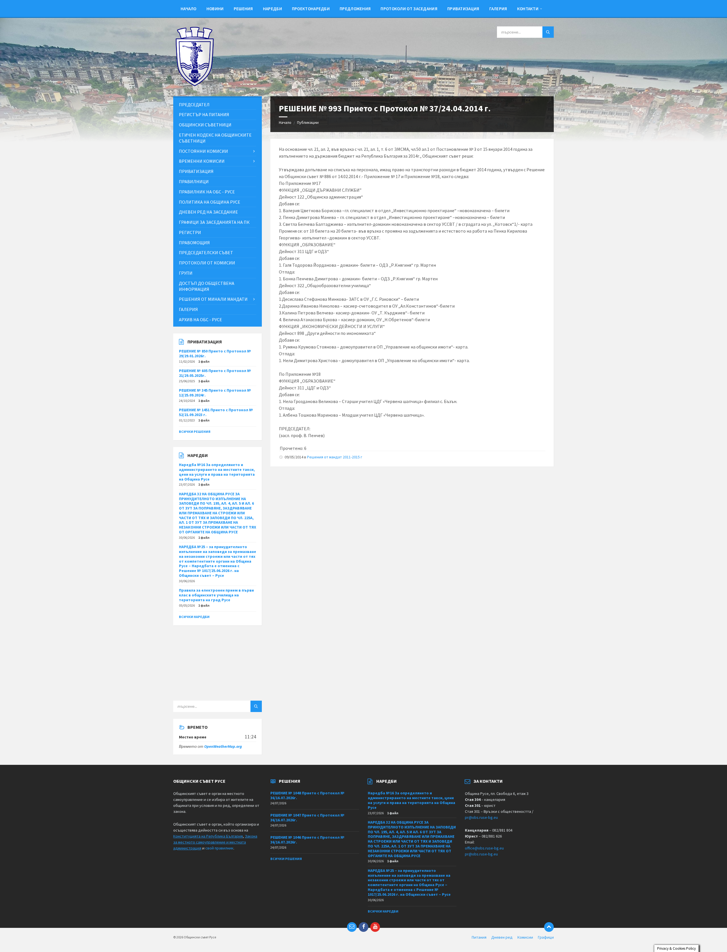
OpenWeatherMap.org (223, 746)
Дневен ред (502, 937)
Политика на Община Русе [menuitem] (209, 202)
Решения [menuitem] (243, 8)
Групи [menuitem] (186, 273)
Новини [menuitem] (215, 8)
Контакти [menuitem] (527, 8)
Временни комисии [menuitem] (202, 161)
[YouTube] (375, 927)
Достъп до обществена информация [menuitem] (206, 286)
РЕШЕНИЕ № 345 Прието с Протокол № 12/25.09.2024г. (215, 393)
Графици (546, 937)
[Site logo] (194, 85)
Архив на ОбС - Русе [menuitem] (200, 319)
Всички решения (194, 431)
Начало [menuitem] (189, 8)
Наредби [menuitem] (272, 8)
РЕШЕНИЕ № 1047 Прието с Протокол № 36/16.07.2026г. (307, 817)
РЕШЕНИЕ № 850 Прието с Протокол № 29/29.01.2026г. (215, 353)
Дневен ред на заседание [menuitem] (208, 212)
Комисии (525, 937)
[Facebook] (363, 927)
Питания (479, 937)
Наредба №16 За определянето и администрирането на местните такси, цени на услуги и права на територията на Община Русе (217, 471)
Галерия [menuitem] (498, 8)
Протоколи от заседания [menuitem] (409, 8)
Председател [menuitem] (194, 104)
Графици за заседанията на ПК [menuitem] (214, 222)
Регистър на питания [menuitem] (204, 114)
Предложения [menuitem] (355, 8)
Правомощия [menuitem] (194, 242)
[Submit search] (548, 32)
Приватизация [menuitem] (463, 8)
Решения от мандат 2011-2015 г (334, 457)
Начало (285, 122)
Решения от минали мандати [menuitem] (213, 299)
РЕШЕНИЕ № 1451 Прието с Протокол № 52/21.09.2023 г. (216, 412)
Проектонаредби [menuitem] (311, 8)
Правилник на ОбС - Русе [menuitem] (207, 192)
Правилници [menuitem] (194, 181)
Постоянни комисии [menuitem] (203, 151)
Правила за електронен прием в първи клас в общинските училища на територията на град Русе (216, 595)
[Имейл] (352, 927)
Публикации (308, 122)
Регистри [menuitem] (190, 232)
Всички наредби (194, 617)
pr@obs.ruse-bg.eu (481, 817)
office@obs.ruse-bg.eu (484, 848)
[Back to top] (549, 927)
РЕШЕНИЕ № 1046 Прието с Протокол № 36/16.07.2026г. (307, 840)
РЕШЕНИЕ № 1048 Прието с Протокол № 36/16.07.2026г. (307, 795)
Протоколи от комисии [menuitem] (207, 263)
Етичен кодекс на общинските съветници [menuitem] (215, 138)
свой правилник (219, 848)
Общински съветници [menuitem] (205, 125)
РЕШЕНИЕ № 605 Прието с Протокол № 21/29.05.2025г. (215, 373)
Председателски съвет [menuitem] (206, 252)
